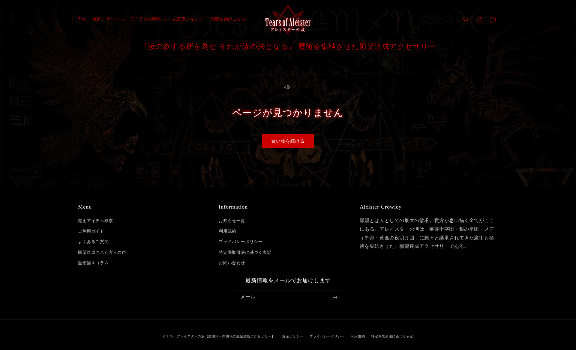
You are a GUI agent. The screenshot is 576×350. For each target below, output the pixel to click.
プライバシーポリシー (240, 242)
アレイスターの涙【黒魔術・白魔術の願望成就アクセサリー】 (226, 336)
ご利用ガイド (91, 231)
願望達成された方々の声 (102, 252)
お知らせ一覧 (232, 220)
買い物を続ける (288, 141)
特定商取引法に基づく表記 (245, 252)
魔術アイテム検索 (95, 220)
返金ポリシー (292, 336)
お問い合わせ (232, 263)
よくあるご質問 (93, 242)
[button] (108, 19)
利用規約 (227, 231)
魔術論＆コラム (93, 263)
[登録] (335, 297)
